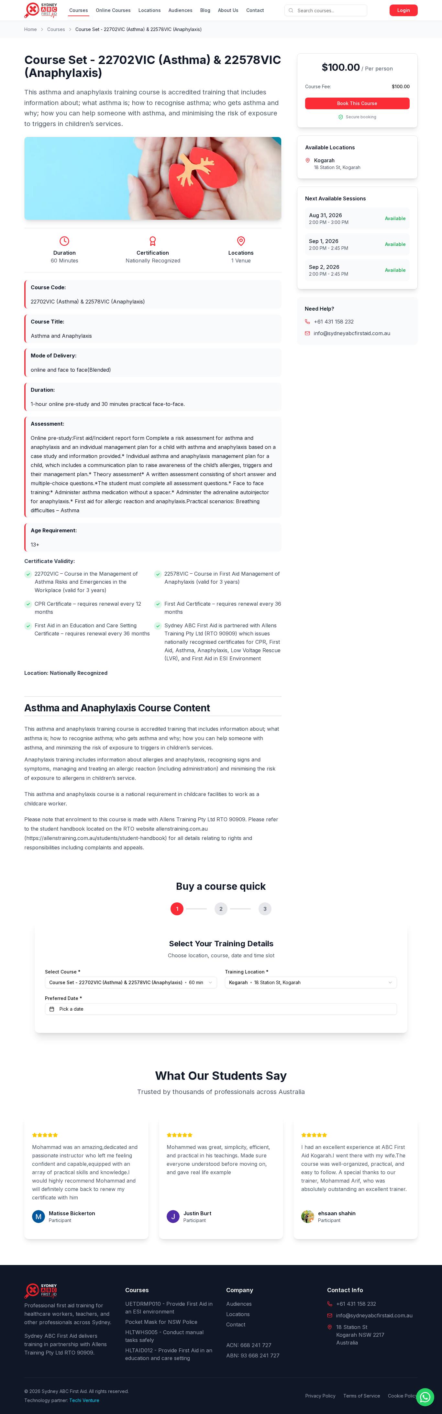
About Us (228, 10)
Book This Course (357, 103)
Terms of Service (361, 1395)
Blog (205, 10)
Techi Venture (84, 1400)
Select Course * (63, 972)
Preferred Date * (63, 998)
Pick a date (71, 1009)
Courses (78, 10)
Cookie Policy (403, 1395)
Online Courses (113, 10)
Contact (255, 10)
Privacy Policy (320, 1395)
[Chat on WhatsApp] (425, 1397)
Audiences (181, 10)
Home (30, 29)
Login (403, 10)
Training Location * (247, 972)
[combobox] (311, 982)
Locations (149, 10)
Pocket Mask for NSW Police (161, 1322)
